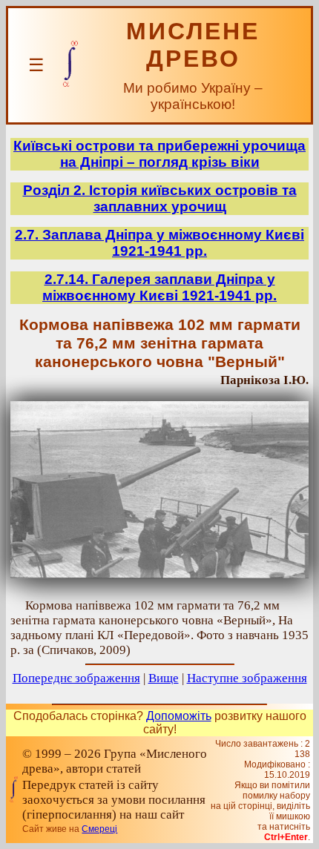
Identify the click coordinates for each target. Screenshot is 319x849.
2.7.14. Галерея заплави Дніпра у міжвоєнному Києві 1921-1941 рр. (159, 287)
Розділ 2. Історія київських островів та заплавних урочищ (160, 198)
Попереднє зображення (76, 678)
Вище (163, 678)
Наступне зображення (247, 678)
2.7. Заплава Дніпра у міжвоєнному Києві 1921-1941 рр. (159, 243)
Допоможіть (178, 716)
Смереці (99, 829)
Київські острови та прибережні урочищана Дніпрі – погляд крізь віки (159, 154)
